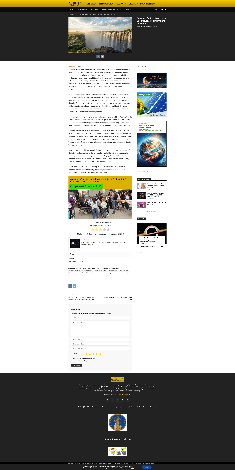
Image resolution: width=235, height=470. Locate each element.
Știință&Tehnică (145, 26)
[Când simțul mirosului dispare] (141, 205)
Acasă (70, 14)
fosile (105, 270)
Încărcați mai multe (151, 211)
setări (132, 468)
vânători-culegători (111, 275)
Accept (147, 467)
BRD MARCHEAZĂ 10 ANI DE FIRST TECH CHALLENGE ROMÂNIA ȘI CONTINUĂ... (155, 195)
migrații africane (102, 273)
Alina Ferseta (144, 246)
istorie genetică (73, 273)
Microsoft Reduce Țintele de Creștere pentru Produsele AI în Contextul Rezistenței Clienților (82, 298)
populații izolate (113, 273)
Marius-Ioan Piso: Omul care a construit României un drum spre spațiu (156, 185)
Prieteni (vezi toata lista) (117, 439)
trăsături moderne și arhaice (97, 275)
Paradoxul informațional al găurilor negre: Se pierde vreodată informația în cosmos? (149, 241)
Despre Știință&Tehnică (105, 463)
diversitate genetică (87, 270)
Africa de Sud (86, 268)
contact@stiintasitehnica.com (122, 394)
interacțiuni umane (124, 270)
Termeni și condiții (136, 463)
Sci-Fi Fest (77, 463)
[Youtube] (165, 9)
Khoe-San (81, 273)
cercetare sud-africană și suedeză (110, 268)
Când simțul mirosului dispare (156, 202)
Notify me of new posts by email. (82, 360)
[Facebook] (153, 9)
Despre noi (72, 10)
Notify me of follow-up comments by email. (84, 358)
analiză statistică (96, 268)
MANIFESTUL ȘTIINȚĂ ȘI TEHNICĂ (121, 463)
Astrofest (70, 463)
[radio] (92, 230)
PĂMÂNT (120, 3)
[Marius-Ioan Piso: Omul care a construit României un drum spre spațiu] (141, 186)
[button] (164, 4)
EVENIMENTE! (147, 3)
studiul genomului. (83, 275)
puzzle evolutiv (123, 273)
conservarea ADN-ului (74, 270)
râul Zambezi (72, 275)
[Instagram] (156, 9)
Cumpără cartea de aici (143, 171)
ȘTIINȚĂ (91, 3)
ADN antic (78, 268)
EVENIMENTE (94, 10)
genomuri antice (113, 270)
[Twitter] (162, 9)
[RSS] (159, 9)
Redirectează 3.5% (108, 10)
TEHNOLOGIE (105, 3)
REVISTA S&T (82, 10)
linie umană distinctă (91, 273)
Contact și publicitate (148, 463)
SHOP (119, 10)
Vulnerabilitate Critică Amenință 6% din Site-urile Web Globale (118, 298)
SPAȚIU (132, 3)
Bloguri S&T (141, 219)
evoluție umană (98, 270)
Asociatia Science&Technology (89, 463)
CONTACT (127, 10)
